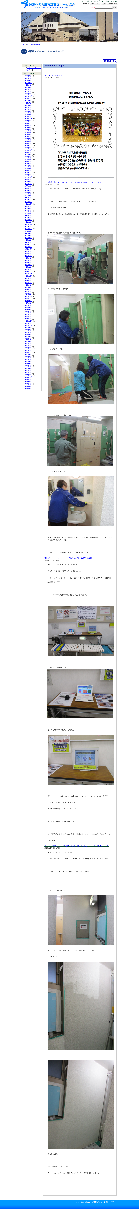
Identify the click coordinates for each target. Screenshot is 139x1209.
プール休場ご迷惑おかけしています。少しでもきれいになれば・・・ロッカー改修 (72, 182)
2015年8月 (28, 357)
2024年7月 (28, 130)
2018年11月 (28, 274)
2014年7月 (28, 384)
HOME (23, 44)
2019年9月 (28, 251)
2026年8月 (28, 76)
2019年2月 (28, 267)
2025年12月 (28, 94)
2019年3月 (28, 265)
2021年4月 (28, 217)
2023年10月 (28, 150)
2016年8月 (28, 330)
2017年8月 (28, 303)
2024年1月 (28, 143)
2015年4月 (28, 366)
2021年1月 (28, 222)
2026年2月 (28, 89)
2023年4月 (28, 163)
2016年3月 (28, 341)
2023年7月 (28, 157)
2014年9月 (28, 379)
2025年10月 (28, 98)
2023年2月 (28, 168)
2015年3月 (28, 368)
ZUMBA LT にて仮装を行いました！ (56, 75)
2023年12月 (28, 145)
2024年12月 (28, 119)
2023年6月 (28, 159)
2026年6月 (28, 80)
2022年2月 (28, 195)
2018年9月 (28, 278)
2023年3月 (28, 166)
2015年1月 (28, 373)
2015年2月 (28, 370)
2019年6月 (28, 258)
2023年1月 (28, 170)
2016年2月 (28, 343)
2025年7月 (28, 103)
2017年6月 (28, 307)
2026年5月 (28, 83)
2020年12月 (28, 224)
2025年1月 (28, 116)
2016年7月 (28, 332)
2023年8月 (28, 155)
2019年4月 (28, 262)
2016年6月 (28, 334)
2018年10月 (28, 276)
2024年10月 (28, 123)
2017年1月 (28, 319)
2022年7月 (28, 184)
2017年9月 (28, 301)
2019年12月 (28, 244)
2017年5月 (28, 310)
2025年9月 (28, 101)
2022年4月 (28, 190)
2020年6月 (28, 235)
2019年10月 (28, 249)
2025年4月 (28, 110)
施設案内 (30, 44)
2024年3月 (28, 139)
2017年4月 (28, 312)
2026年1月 (28, 92)
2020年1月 (28, 242)
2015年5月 (28, 363)
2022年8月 (28, 181)
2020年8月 (28, 233)
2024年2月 (28, 141)
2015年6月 (28, 361)
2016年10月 (28, 325)
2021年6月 (28, 213)
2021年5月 (28, 215)
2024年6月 (28, 132)
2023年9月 (28, 152)
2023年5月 (28, 161)
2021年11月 (28, 202)
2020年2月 (28, 240)
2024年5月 (28, 134)
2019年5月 (28, 260)
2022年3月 (28, 193)
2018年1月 (28, 292)
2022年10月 (28, 177)
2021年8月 (28, 208)
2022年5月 (28, 188)
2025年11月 (28, 96)
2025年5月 (28, 107)
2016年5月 (28, 337)
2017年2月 (28, 316)
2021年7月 (28, 211)
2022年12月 (28, 173)
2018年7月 (28, 283)
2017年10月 (28, 298)
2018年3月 (28, 287)
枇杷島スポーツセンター (42, 44)
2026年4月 (28, 85)
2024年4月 (28, 137)
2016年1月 (28, 346)
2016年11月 (28, 323)
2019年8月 (28, 253)
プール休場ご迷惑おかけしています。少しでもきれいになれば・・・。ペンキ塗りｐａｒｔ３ (76, 846)
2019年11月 (28, 247)
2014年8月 (28, 381)
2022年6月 (28, 186)
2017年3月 (28, 314)
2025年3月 (28, 112)
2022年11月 (28, 175)
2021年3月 (28, 220)
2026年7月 (28, 78)
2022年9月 (28, 179)
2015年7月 (28, 359)
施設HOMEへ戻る (110, 61)
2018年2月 (28, 289)
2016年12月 (28, 321)
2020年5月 (28, 238)
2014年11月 (28, 377)
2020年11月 (28, 226)
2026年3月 (28, 87)
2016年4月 (28, 339)
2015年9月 (28, 355)
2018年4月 (28, 285)
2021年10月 (28, 204)
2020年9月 (28, 231)
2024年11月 (28, 121)
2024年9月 (28, 125)
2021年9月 (28, 206)
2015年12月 (28, 348)
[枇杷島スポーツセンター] (48, 6)
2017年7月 (28, 305)
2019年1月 (28, 269)
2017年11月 (28, 296)
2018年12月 (28, 271)
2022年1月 (28, 197)
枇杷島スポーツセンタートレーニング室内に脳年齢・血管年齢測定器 (68, 558)
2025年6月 (28, 105)
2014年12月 (28, 375)
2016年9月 (28, 328)
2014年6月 (28, 386)
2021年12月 (28, 199)
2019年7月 (28, 256)
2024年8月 (28, 128)
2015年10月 (28, 352)
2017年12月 (28, 294)
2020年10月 (28, 229)
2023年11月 (28, 148)
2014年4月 (28, 388)
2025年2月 (28, 114)
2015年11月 (28, 350)
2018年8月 (28, 280)
